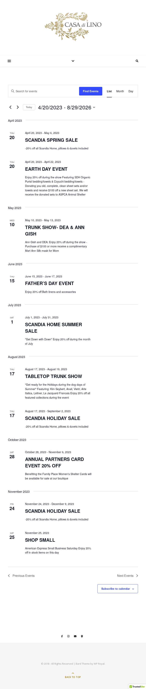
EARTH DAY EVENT (46, 169)
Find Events (90, 91)
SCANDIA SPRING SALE (51, 140)
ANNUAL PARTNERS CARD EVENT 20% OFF (54, 462)
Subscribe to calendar (115, 588)
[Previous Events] (10, 107)
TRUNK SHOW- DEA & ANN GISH (54, 230)
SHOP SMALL (40, 540)
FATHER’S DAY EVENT (49, 283)
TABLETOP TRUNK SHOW (53, 376)
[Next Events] (17, 107)
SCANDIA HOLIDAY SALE (52, 418)
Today (29, 107)
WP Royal (99, 663)
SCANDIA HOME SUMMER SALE (53, 327)
